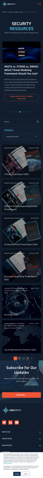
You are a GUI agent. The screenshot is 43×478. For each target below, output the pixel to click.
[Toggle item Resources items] (40, 446)
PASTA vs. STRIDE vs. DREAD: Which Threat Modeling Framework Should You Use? (21, 70)
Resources (7, 445)
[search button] (38, 121)
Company (6, 452)
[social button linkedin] (10, 422)
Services (6, 432)
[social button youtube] (17, 422)
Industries (7, 438)
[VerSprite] (8, 5)
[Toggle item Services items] (40, 432)
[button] (11, 111)
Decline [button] (26, 474)
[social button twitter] (4, 422)
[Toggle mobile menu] (39, 4)
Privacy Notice (8, 463)
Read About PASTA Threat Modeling (21, 98)
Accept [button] (17, 474)
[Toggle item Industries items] (40, 439)
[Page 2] (32, 358)
